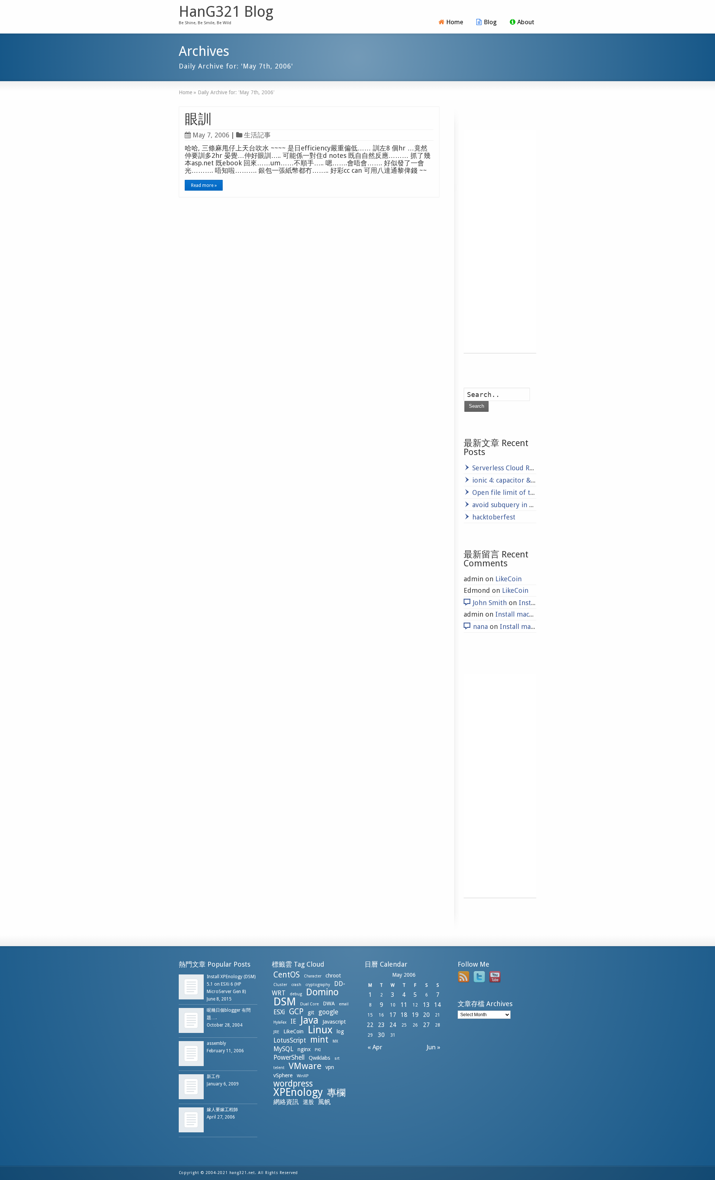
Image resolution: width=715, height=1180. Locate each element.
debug (296, 994)
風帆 (324, 1102)
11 (404, 1004)
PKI (318, 1049)
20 (426, 1014)
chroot (333, 975)
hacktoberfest (493, 517)
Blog (490, 22)
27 (426, 1024)
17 (393, 1014)
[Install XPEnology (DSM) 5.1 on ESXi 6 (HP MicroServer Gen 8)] (191, 986)
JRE (276, 1032)
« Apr (373, 1047)
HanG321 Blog (226, 12)
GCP (296, 1011)
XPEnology (298, 1092)
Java (309, 1020)
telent (279, 1067)
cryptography (317, 984)
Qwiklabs (319, 1058)
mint (319, 1039)
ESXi (279, 1012)
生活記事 (257, 135)
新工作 (213, 1076)
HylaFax (279, 1022)
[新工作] (191, 1086)
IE (293, 1021)
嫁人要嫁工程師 (222, 1109)
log (340, 1031)
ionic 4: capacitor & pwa (508, 480)
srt (337, 1058)
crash (296, 984)
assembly (216, 1043)
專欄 (336, 1092)
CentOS (286, 974)
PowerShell (289, 1057)
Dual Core (309, 1004)
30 (381, 1035)
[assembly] (191, 1053)
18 (404, 1014)
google (328, 1012)
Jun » (434, 1047)
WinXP (303, 1076)
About (525, 22)
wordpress (293, 1083)
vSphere (283, 1075)
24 (393, 1024)
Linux (320, 1030)
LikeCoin (508, 579)
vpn (329, 1067)
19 (415, 1014)
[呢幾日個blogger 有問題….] (191, 1020)
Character (312, 976)
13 (426, 1004)
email (344, 1004)
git (311, 1012)
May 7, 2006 (211, 135)
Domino (322, 992)
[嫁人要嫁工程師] (191, 1119)
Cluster (280, 984)
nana (480, 626)
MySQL (283, 1049)
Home (454, 22)
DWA (329, 1003)
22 (370, 1024)
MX (335, 1041)
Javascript (334, 1021)
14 (437, 1004)
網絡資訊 (286, 1102)
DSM (284, 1001)
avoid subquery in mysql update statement (538, 505)
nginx (304, 1049)
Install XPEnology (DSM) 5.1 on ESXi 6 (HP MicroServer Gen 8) (231, 984)
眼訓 (198, 119)
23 (381, 1024)
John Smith (490, 603)
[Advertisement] (500, 241)
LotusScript (289, 1040)
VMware (305, 1066)
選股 (308, 1102)
